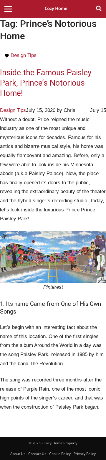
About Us (17, 453)
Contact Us (37, 453)
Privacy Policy (85, 453)
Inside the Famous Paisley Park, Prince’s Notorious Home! (46, 83)
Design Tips (24, 55)
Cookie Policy (60, 453)
